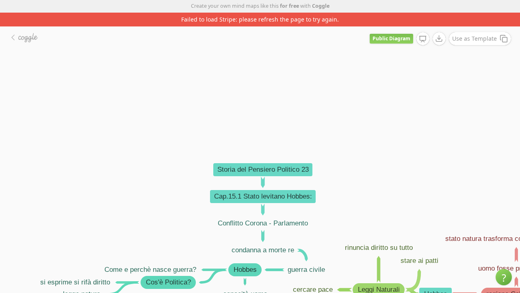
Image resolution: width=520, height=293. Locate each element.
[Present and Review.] (422, 39)
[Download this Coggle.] (439, 38)
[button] (504, 277)
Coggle (320, 5)
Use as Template (474, 38)
